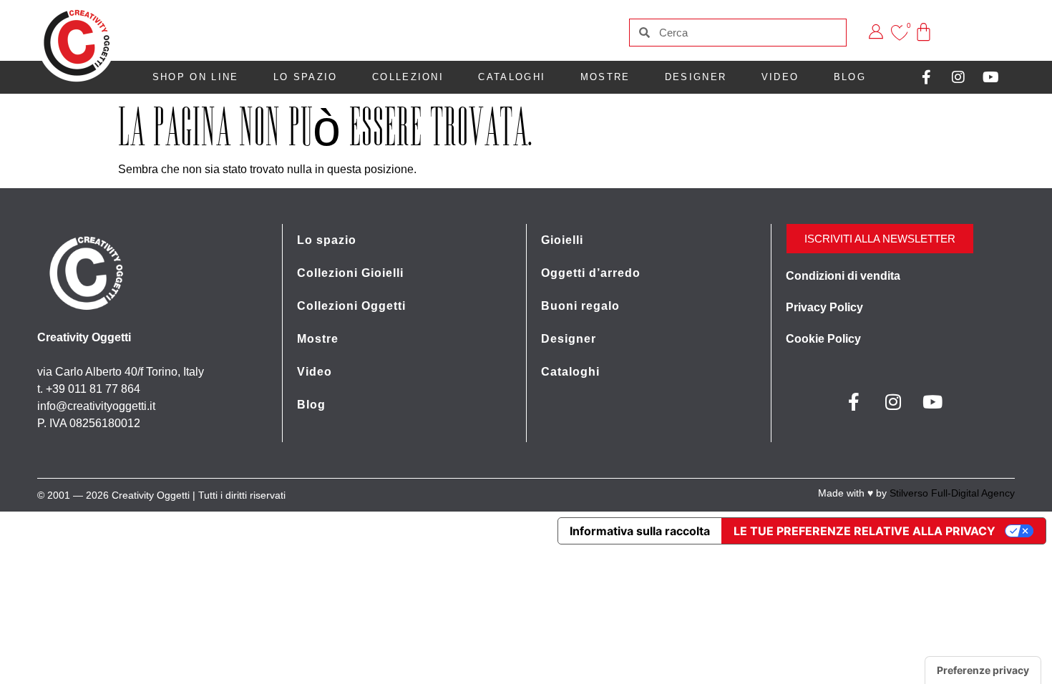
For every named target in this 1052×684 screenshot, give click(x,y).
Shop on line (195, 77)
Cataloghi (511, 77)
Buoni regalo (580, 306)
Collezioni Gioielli (350, 273)
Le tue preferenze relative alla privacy (864, 531)
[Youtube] (990, 77)
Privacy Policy (824, 307)
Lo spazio (305, 77)
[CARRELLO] (924, 21)
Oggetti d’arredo (591, 273)
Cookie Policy (823, 339)
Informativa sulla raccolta (640, 531)
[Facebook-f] (926, 77)
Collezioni (408, 77)
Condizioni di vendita (843, 276)
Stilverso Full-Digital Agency (952, 493)
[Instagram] (958, 77)
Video (780, 77)
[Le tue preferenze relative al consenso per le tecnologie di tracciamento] (983, 670)
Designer (695, 77)
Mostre (605, 77)
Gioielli (562, 240)
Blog (850, 77)
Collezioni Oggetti (351, 306)
